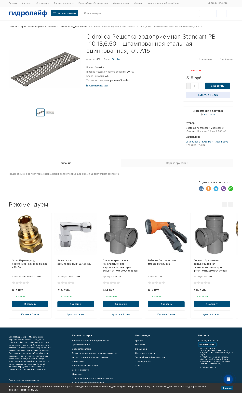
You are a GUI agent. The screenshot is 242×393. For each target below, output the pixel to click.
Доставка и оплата (64, 3)
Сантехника (78, 361)
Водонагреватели (81, 349)
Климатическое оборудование (88, 382)
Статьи (138, 3)
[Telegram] (216, 188)
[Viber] (223, 188)
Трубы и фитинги (81, 344)
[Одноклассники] (208, 188)
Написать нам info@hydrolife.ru (163, 3)
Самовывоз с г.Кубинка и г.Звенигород (207, 141)
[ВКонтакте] (201, 188)
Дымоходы (77, 374)
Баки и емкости (80, 370)
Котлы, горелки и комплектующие (90, 357)
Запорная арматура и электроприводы (92, 378)
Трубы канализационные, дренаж (38, 26)
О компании (42, 3)
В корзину (217, 85)
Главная (13, 26)
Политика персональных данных (24, 380)
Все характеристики (97, 85)
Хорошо (227, 388)
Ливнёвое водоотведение (73, 26)
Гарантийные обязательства (93, 3)
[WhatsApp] (230, 188)
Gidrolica (116, 59)
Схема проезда (121, 3)
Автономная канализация (85, 365)
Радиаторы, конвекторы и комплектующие (94, 353)
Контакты (26, 3)
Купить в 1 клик (208, 95)
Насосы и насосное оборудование (90, 340)
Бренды (13, 3)
